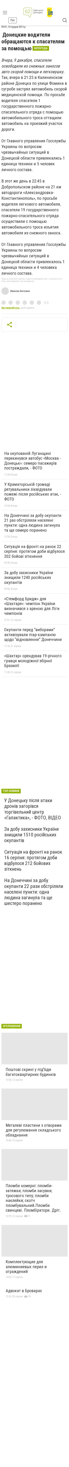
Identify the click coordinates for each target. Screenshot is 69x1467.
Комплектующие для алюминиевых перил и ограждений (26, 1266)
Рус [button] (12, 20)
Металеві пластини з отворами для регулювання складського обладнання (34, 1130)
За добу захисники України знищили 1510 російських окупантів (31, 834)
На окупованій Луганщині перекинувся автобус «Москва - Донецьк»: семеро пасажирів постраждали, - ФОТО (32, 461)
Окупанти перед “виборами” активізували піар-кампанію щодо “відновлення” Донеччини (33, 634)
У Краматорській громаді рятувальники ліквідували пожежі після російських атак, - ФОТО (32, 492)
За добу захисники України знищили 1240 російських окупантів (28, 577)
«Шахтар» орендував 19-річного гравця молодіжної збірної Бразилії (33, 660)
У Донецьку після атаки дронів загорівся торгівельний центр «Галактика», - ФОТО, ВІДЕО (32, 809)
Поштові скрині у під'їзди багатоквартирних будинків (31, 1072)
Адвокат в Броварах (24, 1290)
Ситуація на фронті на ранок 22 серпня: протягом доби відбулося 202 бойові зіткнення (34, 551)
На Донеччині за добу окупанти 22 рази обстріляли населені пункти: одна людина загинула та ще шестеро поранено (33, 891)
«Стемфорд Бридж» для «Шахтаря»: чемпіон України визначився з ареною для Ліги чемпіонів (31, 606)
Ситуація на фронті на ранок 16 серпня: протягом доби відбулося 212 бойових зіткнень (33, 860)
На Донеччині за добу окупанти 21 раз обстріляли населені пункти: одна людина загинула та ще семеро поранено (32, 523)
